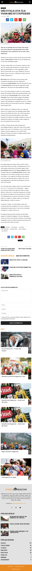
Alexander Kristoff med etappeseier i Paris (13, 376)
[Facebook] (11, 507)
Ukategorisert (5, 559)
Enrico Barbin (14, 227)
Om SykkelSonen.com (19, 566)
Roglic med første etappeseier (10, 451)
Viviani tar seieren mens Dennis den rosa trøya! (8, 249)
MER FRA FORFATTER (22, 256)
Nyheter (3, 543)
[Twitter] (20, 507)
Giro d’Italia (7, 5)
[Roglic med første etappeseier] (16, 443)
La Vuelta (3, 548)
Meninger (3, 557)
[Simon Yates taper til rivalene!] (5, 261)
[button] (30, 2)
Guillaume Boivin (13, 229)
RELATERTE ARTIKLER (7, 256)
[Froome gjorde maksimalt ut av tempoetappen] (5, 533)
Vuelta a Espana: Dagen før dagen (19, 524)
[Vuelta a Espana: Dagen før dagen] (5, 526)
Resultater (4, 550)
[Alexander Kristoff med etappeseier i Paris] (16, 368)
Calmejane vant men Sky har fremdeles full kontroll (18, 517)
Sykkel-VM (4, 555)
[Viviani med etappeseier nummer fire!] (5, 269)
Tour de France (5, 545)
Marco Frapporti (22, 229)
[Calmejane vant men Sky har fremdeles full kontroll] (5, 518)
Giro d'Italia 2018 (4, 229)
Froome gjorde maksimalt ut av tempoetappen (19, 532)
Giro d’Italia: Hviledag (24, 248)
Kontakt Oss (10, 566)
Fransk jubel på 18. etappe (9, 477)
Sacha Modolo (4, 230)
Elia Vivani (8, 227)
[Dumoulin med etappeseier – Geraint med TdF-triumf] (16, 394)
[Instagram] (16, 507)
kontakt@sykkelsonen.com (19, 503)
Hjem (2, 5)
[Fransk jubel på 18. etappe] (16, 469)
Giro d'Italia (21, 227)
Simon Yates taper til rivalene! (18, 260)
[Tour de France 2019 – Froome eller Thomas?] (16, 343)
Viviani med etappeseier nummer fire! (20, 267)
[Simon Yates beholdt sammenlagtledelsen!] (5, 276)
